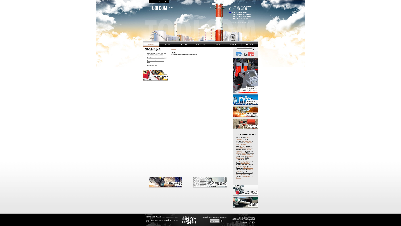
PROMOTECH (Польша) (243, 161)
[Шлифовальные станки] (165, 187)
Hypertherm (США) (247, 154)
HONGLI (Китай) (241, 153)
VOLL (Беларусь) (248, 168)
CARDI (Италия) (241, 138)
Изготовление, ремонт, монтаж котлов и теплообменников (156, 54)
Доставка (184, 44)
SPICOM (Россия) (241, 166)
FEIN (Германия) (241, 149)
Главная (151, 44)
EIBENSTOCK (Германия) (243, 146)
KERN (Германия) (241, 156)
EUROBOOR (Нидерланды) (244, 148)
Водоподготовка (152, 65)
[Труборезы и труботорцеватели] (245, 104)
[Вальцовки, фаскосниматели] (210, 187)
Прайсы (217, 44)
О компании (200, 44)
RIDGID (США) (245, 163)
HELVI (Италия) (248, 151)
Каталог (167, 44)
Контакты (249, 44)
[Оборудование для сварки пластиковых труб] (155, 80)
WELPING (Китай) (241, 169)
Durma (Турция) (240, 143)
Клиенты (233, 44)
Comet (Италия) (247, 141)
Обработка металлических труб (156, 58)
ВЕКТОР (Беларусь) (242, 174)
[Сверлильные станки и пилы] (245, 195)
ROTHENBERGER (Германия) (245, 164)
